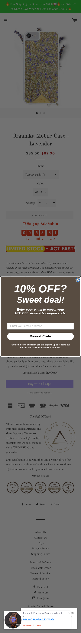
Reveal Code (40, 336)
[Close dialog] (77, 279)
